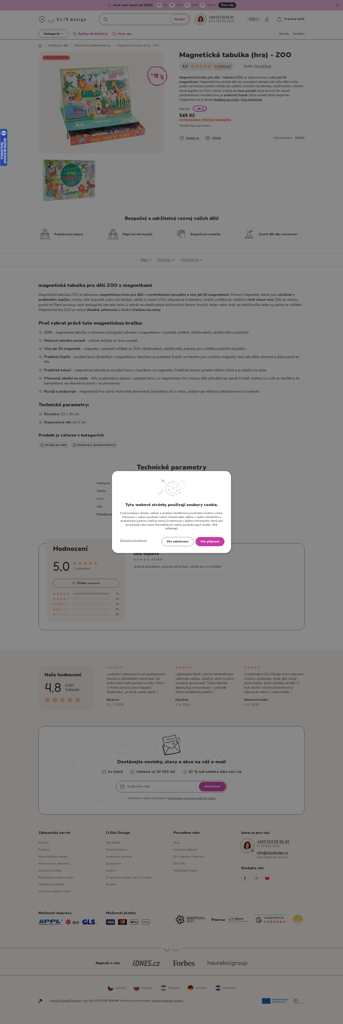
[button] (133, 540)
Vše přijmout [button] (210, 541)
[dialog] (171, 512)
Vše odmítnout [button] (178, 541)
